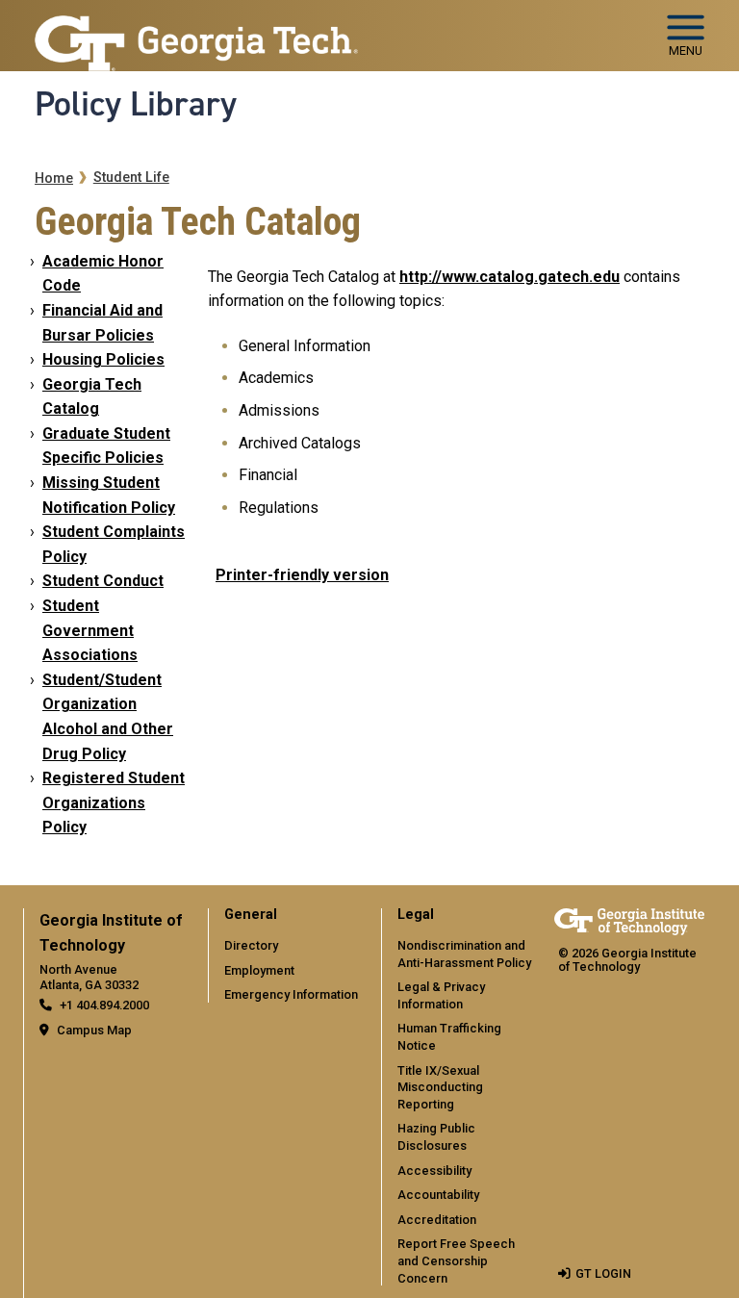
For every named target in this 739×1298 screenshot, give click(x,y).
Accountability (438, 1194)
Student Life (131, 177)
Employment (259, 970)
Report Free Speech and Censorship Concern (456, 1260)
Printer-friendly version (302, 575)
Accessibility (434, 1170)
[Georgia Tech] (629, 921)
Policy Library (136, 104)
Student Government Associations (90, 630)
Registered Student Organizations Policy (113, 802)
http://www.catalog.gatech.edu (509, 276)
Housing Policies (103, 359)
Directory (251, 945)
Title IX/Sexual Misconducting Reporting (440, 1087)
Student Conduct (103, 581)
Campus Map (94, 1030)
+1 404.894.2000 (104, 1005)
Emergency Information (291, 994)
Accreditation (436, 1219)
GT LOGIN (603, 1273)
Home (54, 178)
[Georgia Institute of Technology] (196, 27)
